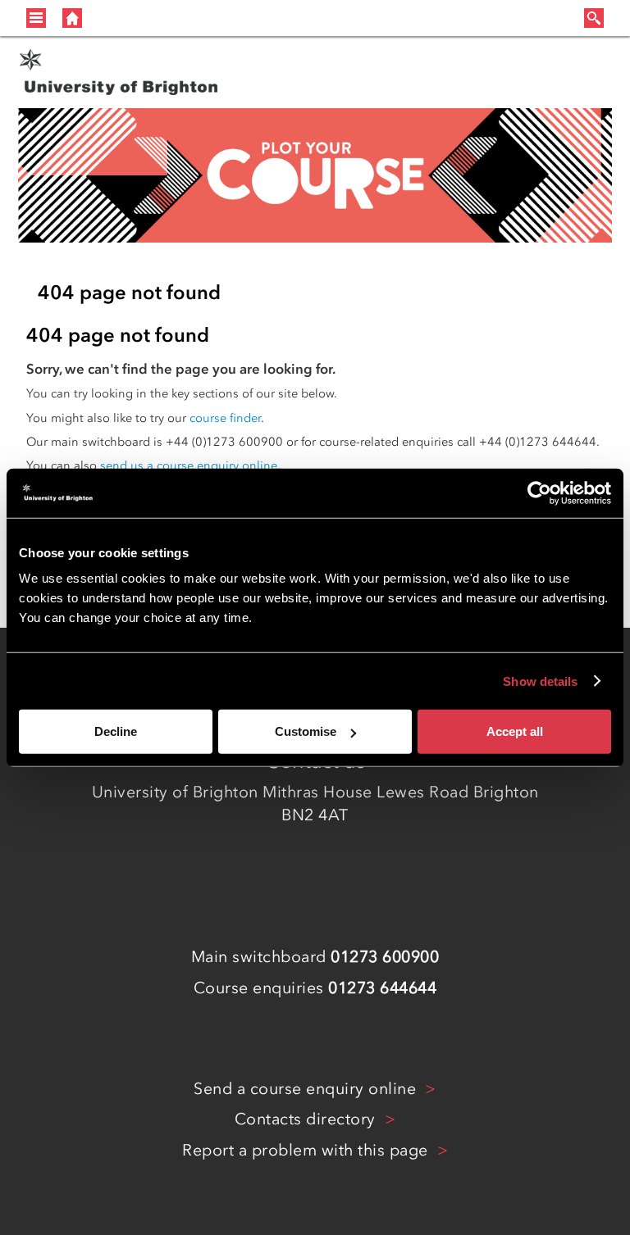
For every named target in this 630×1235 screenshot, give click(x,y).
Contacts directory (308, 1118)
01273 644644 (382, 987)
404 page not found (129, 292)
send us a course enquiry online (188, 465)
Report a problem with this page (307, 1150)
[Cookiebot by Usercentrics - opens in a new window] (539, 492)
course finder (225, 418)
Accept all (514, 731)
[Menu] (36, 17)
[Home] (72, 17)
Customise (305, 731)
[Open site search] (594, 18)
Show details (540, 681)
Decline (115, 731)
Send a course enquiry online (307, 1088)
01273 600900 (385, 956)
